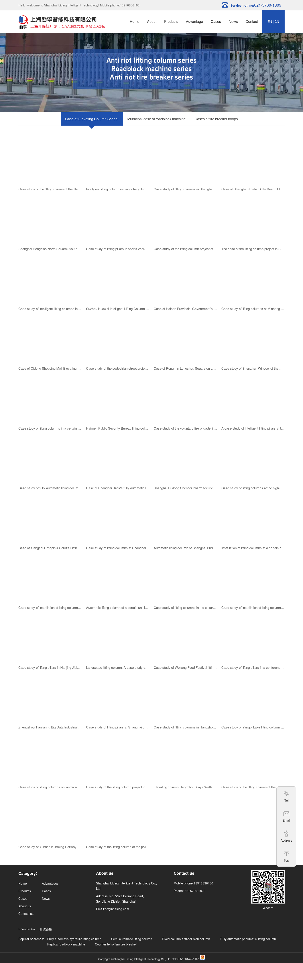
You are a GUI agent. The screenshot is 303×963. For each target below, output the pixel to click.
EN (270, 21)
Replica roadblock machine (66, 944)
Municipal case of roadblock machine (156, 118)
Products (171, 21)
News (233, 21)
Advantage (194, 21)
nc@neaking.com (117, 909)
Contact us (25, 913)
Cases (216, 21)
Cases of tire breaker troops (216, 118)
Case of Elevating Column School (91, 118)
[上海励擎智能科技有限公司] (61, 21)
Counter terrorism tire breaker (116, 944)
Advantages (50, 883)
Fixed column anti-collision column (186, 939)
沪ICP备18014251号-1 (186, 959)
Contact (252, 21)
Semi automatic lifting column (131, 939)
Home (134, 21)
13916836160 (203, 883)
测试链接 (45, 929)
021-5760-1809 (194, 890)
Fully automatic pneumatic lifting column (248, 939)
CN (277, 21)
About (151, 21)
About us (24, 906)
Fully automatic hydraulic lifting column (74, 939)
